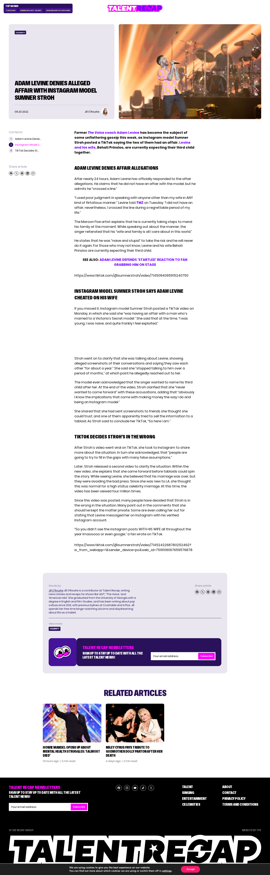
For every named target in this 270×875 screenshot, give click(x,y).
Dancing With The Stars (58, 10)
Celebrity (20, 33)
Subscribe (206, 656)
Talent (187, 787)
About (227, 787)
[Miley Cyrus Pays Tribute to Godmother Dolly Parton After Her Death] (135, 723)
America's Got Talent (31, 10)
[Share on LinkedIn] (27, 173)
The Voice (10, 10)
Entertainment (194, 798)
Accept (190, 869)
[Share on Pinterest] (22, 173)
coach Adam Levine (113, 132)
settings (167, 871)
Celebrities (191, 804)
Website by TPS (251, 830)
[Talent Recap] (135, 8)
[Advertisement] (134, 341)
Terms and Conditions (240, 804)
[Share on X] (16, 173)
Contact (229, 793)
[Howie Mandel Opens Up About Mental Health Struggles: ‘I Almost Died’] (72, 723)
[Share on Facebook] (11, 173)
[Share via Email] (33, 173)
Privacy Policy (233, 798)
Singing (188, 793)
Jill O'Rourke (56, 590)
